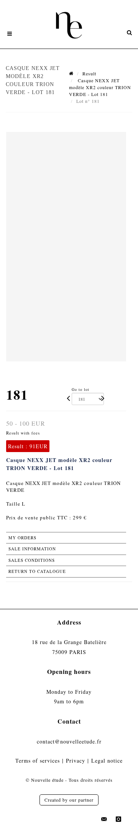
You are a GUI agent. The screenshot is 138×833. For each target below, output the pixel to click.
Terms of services (37, 760)
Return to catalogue (37, 571)
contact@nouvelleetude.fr (69, 741)
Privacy (75, 760)
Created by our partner (69, 800)
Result (89, 73)
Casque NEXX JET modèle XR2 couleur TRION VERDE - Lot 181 (100, 87)
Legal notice (107, 760)
